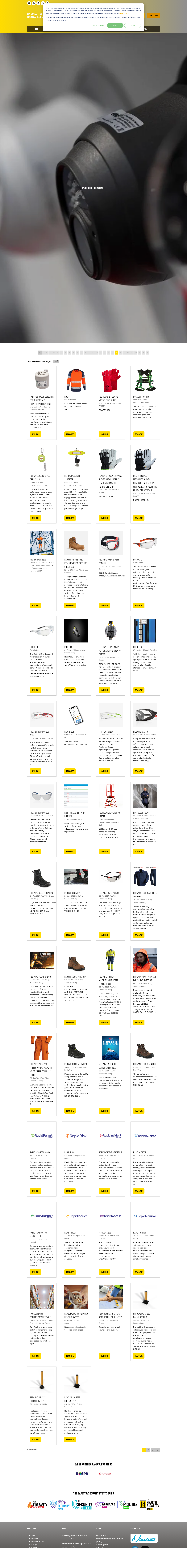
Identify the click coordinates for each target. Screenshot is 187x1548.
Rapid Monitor (140, 1232)
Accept (115, 25)
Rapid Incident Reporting (110, 1152)
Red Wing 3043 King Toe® (75, 976)
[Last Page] (157, 1450)
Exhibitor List (37, 1541)
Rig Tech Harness (38, 559)
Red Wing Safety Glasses (110, 892)
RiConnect (69, 731)
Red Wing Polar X (72, 892)
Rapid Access (105, 1232)
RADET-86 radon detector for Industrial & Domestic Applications (42, 400)
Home (37, 28)
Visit (33, 1535)
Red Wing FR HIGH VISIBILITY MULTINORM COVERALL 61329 (108, 980)
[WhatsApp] (43, 3)
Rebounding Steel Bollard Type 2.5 (72, 1399)
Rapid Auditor (139, 1152)
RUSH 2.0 (34, 647)
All (40, 352)
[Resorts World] (105, 1473)
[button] (153, 15)
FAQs (34, 1544)
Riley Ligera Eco (106, 731)
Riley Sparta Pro (140, 731)
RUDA (66, 396)
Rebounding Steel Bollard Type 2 (38, 1399)
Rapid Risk (69, 1152)
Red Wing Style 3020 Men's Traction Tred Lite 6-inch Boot (75, 563)
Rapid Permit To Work (40, 1152)
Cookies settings (98, 25)
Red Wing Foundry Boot (41, 976)
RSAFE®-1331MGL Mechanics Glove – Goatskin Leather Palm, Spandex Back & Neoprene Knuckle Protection (145, 483)
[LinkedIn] (29, 3)
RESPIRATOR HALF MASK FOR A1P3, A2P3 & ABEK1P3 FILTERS (110, 650)
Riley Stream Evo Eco (39, 812)
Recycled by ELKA (141, 812)
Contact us (146, 28)
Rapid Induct (70, 1232)
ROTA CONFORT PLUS (142, 396)
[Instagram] (34, 3)
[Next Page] (153, 1450)
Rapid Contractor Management (38, 1234)
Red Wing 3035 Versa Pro (41, 892)
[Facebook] (38, 3)
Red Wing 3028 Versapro (144, 1064)
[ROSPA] (82, 1473)
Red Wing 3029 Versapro (75, 1064)
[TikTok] (47, 3)
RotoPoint (138, 647)
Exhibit (34, 1538)
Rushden (68, 647)
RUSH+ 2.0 (137, 559)
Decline (132, 25)
